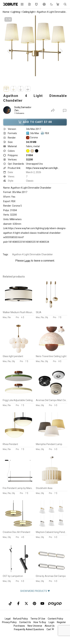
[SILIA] (51, 308)
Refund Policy (20, 618)
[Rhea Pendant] (18, 440)
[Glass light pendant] (18, 352)
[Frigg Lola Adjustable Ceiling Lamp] (18, 396)
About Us (50, 625)
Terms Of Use (37, 618)
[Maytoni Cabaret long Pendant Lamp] (51, 528)
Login (27, 260)
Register (61, 622)
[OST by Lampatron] (18, 572)
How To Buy (39, 622)
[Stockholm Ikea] (51, 484)
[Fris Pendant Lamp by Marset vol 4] (18, 484)
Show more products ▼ (35, 591)
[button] (65, 110)
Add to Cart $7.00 (37, 122)
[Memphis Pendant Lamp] (51, 440)
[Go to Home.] (9, 4)
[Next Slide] (61, 51)
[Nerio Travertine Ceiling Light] (51, 352)
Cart (49, 629)
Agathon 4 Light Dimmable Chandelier (32, 254)
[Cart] (58, 4)
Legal (8, 618)
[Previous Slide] (9, 51)
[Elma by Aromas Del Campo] (51, 572)
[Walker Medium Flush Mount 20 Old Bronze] (18, 308)
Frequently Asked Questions (29, 629)
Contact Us (25, 622)
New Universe (35, 625)
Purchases (19, 625)
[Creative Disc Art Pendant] (18, 528)
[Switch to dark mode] (50, 4)
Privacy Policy (9, 622)
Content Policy (55, 618)
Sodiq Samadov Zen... (22, 109)
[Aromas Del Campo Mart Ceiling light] (51, 396)
